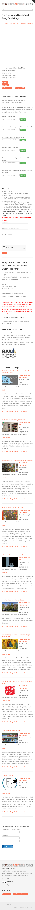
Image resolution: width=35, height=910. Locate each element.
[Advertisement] (17, 44)
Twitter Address (7, 88)
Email (3, 390)
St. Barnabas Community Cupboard (13, 420)
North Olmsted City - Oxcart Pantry (13, 507)
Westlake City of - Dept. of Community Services (17, 460)
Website (4, 82)
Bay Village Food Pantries (27, 23)
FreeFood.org (6, 894)
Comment (7, 234)
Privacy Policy (6, 879)
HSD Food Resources (20, 894)
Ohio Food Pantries (14, 23)
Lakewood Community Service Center (14, 555)
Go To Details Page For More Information (14, 411)
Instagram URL (19, 88)
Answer (23, 119)
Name (5, 222)
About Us (22, 907)
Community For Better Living (11, 730)
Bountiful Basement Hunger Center (13, 600)
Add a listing (5, 885)
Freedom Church (7, 775)
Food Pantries (17, 4)
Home (6, 23)
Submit (4, 253)
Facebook (5, 85)
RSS (3, 882)
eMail (10, 228)
